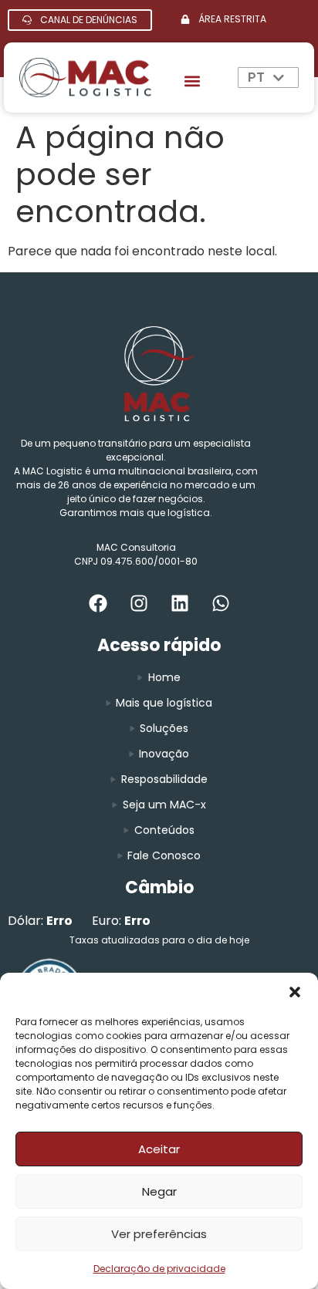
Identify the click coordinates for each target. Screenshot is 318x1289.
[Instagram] (138, 603)
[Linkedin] (179, 603)
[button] (295, 992)
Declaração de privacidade (159, 1268)
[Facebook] (98, 603)
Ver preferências (159, 1234)
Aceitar (159, 1149)
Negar (159, 1191)
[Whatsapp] (220, 603)
